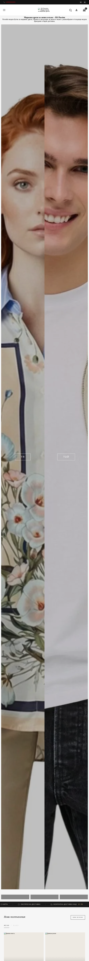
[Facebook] (80, 2)
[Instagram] (84, 2)
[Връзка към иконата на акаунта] (76, 10)
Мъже (16, 925)
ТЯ (23, 457)
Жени (6, 925)
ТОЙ (66, 457)
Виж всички (78, 917)
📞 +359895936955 (9, 2)
